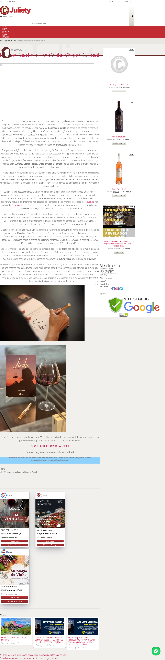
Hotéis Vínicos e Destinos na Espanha (13, 638)
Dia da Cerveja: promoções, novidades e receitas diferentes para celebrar (35, 655)
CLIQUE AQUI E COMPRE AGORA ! (50, 446)
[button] (33, 388)
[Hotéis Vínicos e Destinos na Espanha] (16, 626)
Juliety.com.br (6, 41)
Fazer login (121, 2)
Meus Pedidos (130, 2)
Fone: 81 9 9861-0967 (106, 271)
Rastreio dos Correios (106, 279)
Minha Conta (103, 283)
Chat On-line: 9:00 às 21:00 (107, 270)
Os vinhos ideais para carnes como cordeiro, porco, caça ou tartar (28, 658)
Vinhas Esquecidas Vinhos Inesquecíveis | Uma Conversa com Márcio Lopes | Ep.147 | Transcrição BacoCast (81, 641)
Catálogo (5, 37)
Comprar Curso (14, 541)
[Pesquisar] (131, 16)
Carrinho (102, 282)
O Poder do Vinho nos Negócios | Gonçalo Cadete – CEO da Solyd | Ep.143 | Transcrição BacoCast (49, 639)
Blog (14, 41)
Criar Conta (112, 2)
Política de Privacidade (106, 276)
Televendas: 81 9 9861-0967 (8, 2)
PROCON (102, 277)
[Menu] (2, 29)
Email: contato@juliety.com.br (108, 273)
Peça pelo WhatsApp (16, 545)
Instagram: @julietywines (107, 268)
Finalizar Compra (105, 284)
